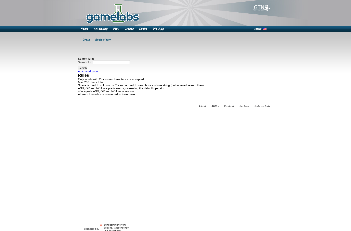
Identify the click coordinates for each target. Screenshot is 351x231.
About (202, 106)
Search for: (85, 62)
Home (85, 29)
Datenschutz (262, 106)
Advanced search (89, 71)
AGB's (215, 106)
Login (86, 40)
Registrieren (103, 40)
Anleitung (101, 29)
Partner (244, 106)
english (257, 29)
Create (129, 29)
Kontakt (229, 106)
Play (116, 29)
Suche (143, 29)
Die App (158, 29)
